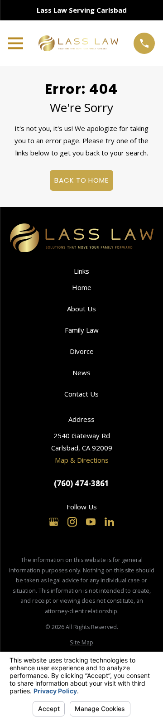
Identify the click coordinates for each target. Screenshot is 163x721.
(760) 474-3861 (81, 484)
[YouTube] (91, 522)
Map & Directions (82, 460)
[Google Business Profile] (53, 522)
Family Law (82, 329)
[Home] (78, 43)
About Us (81, 308)
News (81, 372)
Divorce (82, 351)
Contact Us (81, 393)
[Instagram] (72, 522)
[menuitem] (81, 643)
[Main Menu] (15, 43)
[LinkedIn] (109, 522)
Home (81, 287)
